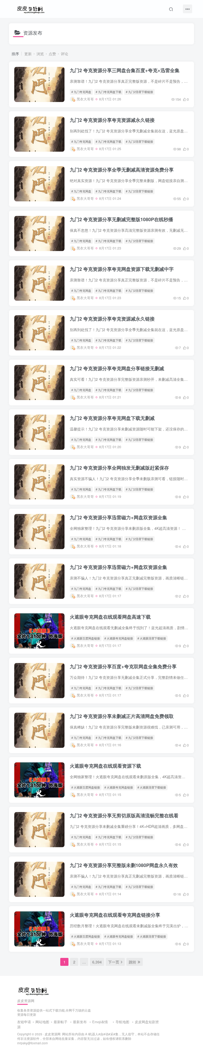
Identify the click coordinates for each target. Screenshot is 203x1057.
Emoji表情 (100, 1021)
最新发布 (80, 1021)
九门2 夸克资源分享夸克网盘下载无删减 (112, 418)
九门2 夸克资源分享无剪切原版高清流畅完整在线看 (124, 815)
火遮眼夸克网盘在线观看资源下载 (105, 765)
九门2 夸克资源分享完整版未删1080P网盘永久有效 (124, 865)
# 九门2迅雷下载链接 (139, 92)
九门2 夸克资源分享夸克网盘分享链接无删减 (117, 368)
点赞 (52, 53)
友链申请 (24, 1021)
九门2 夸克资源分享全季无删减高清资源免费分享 (122, 169)
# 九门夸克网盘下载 (108, 92)
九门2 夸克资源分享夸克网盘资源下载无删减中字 (122, 269)
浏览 (40, 53)
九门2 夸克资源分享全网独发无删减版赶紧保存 (119, 467)
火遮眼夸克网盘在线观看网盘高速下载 (110, 616)
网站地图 (42, 1021)
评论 (64, 53)
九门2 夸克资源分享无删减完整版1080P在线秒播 (121, 219)
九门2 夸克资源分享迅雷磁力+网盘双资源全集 (118, 517)
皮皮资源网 (53, 1034)
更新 (28, 53)
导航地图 (122, 1021)
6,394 (97, 962)
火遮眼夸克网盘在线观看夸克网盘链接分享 (115, 914)
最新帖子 (60, 1021)
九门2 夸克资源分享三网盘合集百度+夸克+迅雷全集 (124, 70)
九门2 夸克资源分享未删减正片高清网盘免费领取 (122, 716)
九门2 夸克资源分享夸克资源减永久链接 (112, 120)
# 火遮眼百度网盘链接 (85, 638)
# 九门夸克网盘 (81, 92)
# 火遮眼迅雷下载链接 (151, 638)
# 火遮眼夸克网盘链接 (118, 638)
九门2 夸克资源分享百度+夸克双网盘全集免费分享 (123, 666)
